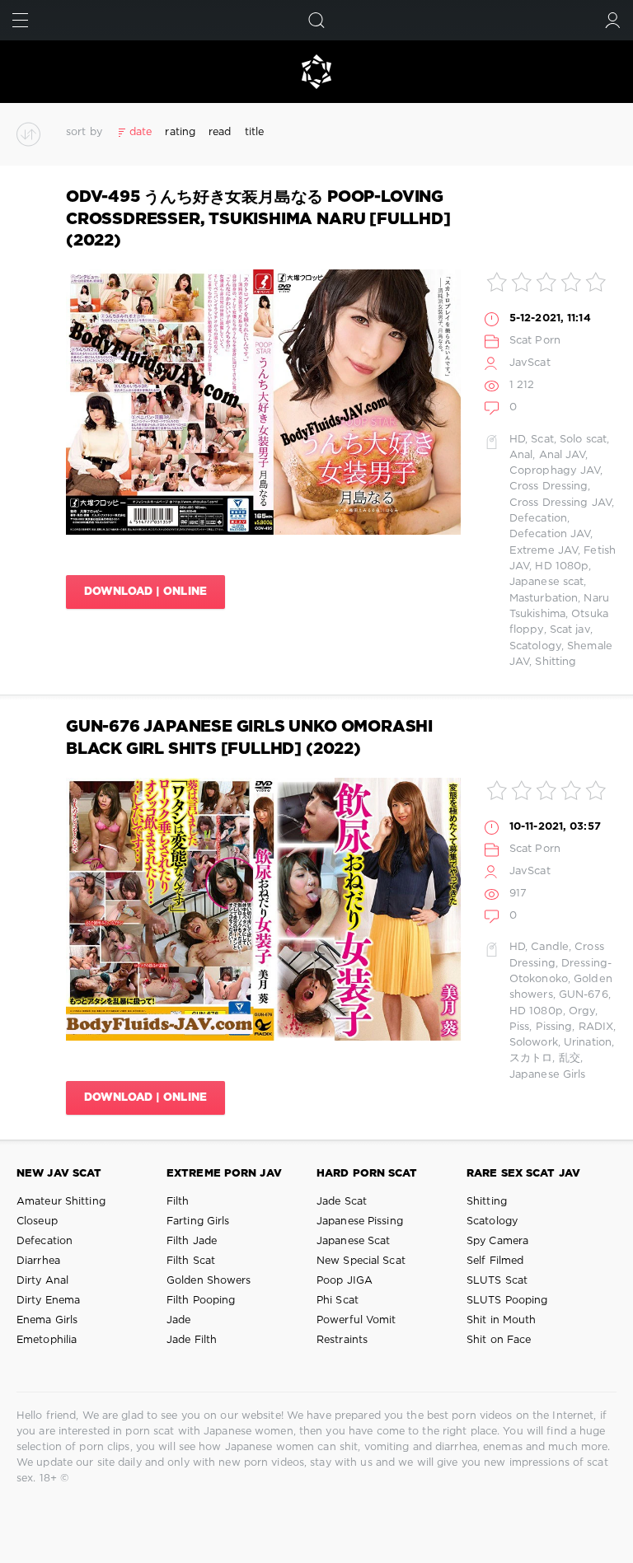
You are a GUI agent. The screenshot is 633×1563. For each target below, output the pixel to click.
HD (517, 439)
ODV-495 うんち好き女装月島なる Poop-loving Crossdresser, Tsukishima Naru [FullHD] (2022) (258, 219)
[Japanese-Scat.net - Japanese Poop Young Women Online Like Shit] (316, 71)
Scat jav (570, 629)
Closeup (37, 1221)
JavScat (530, 362)
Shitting (555, 662)
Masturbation (543, 598)
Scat (542, 439)
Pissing (554, 1027)
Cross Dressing (548, 486)
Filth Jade (191, 1241)
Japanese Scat (353, 1241)
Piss (519, 1027)
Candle (550, 947)
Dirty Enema (48, 1300)
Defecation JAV (550, 534)
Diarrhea (38, 1261)
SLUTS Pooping (507, 1300)
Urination (588, 1042)
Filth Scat (190, 1261)
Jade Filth (191, 1340)
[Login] (613, 20)
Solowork (533, 1042)
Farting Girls (197, 1221)
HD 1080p (561, 566)
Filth (178, 1201)
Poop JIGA (344, 1280)
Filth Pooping (200, 1300)
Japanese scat (546, 582)
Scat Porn (534, 340)
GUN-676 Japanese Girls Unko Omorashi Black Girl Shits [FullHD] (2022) (249, 738)
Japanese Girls (547, 1074)
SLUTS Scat (497, 1280)
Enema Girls (46, 1320)
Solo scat (583, 439)
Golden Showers (208, 1280)
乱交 (569, 1058)
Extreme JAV (543, 550)
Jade (178, 1320)
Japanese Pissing (359, 1221)
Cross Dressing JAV (560, 503)
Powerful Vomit (356, 1320)
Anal (520, 455)
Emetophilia (46, 1340)
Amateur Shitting (61, 1201)
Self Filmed (495, 1261)
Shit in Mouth (501, 1320)
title (255, 132)
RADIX (596, 1027)
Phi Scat (337, 1300)
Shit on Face (499, 1340)
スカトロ (530, 1058)
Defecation (538, 518)
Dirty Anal (42, 1280)
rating (180, 132)
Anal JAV (562, 455)
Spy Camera (497, 1241)
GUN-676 (583, 994)
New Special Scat (361, 1261)
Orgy (582, 1011)
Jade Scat (341, 1201)
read (220, 132)
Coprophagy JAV (555, 470)
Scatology (535, 646)
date (140, 132)
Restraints (342, 1340)
